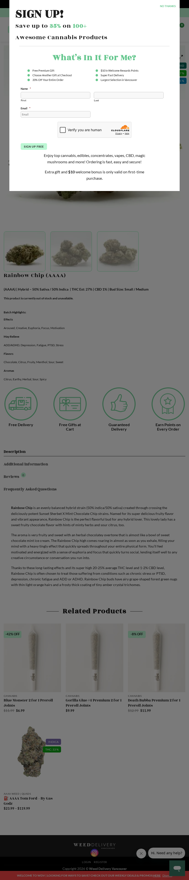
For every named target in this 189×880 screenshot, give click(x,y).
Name (26, 88)
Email (25, 108)
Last (96, 100)
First (23, 100)
